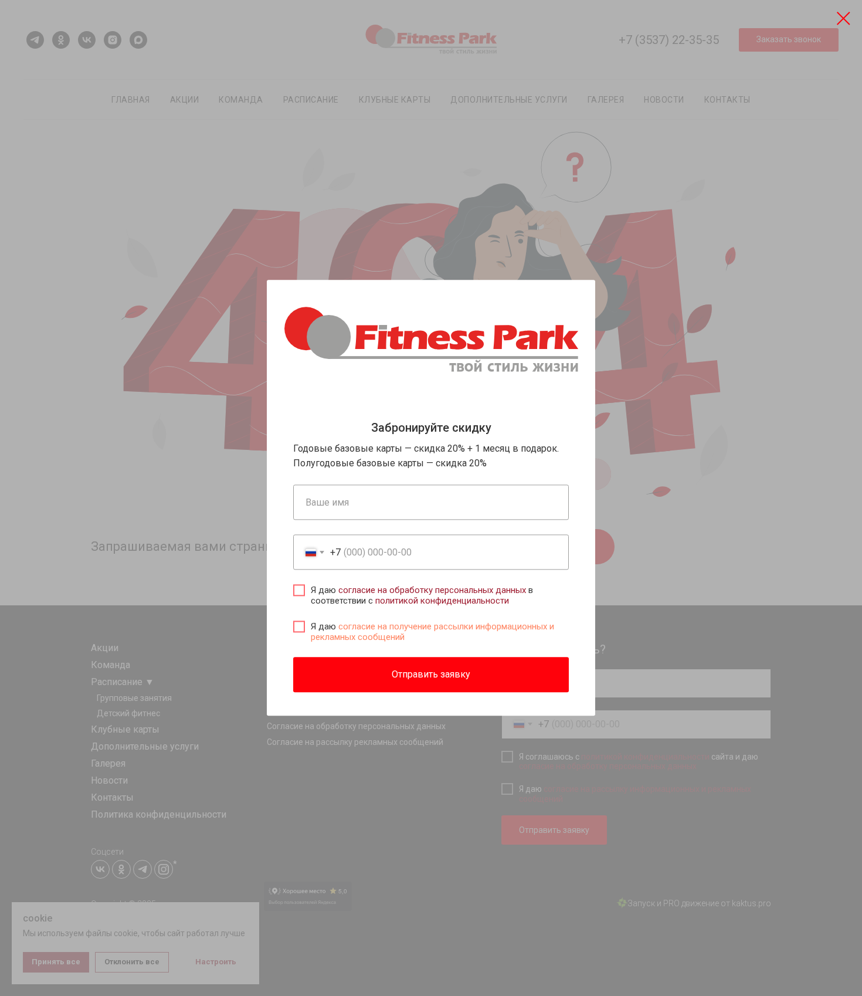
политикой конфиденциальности (442, 601)
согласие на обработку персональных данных (432, 590)
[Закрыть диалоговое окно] (843, 18)
